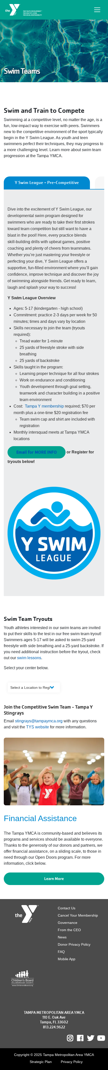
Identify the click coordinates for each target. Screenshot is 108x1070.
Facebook (83, 1038)
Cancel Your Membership (78, 915)
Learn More (54, 878)
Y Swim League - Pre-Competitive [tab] (47, 182)
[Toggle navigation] (97, 10)
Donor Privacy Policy (74, 944)
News (62, 937)
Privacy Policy (72, 1062)
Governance (67, 923)
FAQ (61, 952)
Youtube (100, 1038)
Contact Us (66, 908)
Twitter (90, 1038)
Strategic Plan (41, 1062)
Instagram (73, 1038)
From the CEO (69, 930)
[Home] (24, 10)
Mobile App (66, 959)
